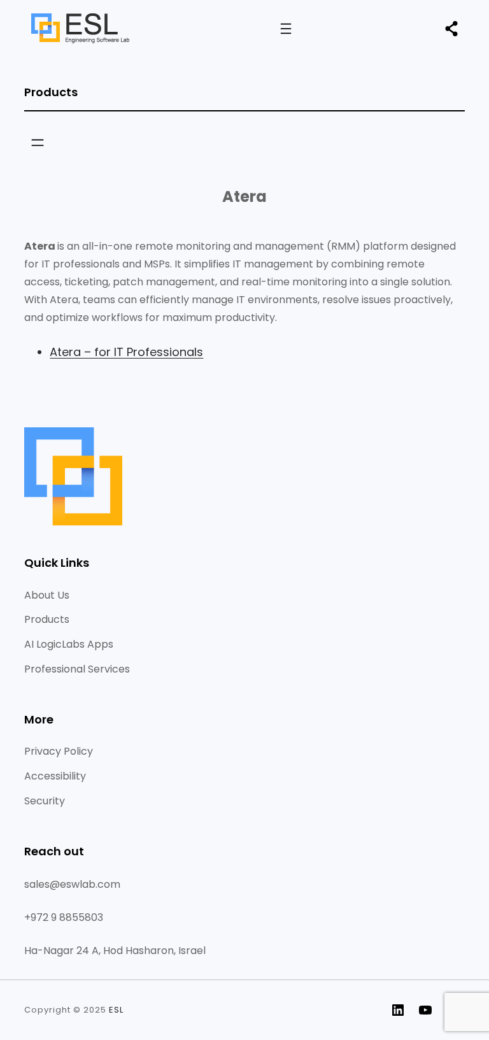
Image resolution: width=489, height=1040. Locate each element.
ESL (116, 1010)
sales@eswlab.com (72, 884)
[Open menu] (286, 28)
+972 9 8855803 (63, 917)
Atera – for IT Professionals (126, 352)
